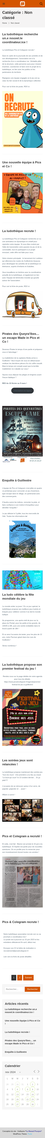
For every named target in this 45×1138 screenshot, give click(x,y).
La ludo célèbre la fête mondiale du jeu (18, 596)
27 (17, 1104)
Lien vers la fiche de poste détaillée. (18, 957)
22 (27, 1100)
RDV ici (27, 87)
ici (29, 286)
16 (33, 1095)
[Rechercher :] (15, 989)
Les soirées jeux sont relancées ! (17, 762)
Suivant (28, 977)
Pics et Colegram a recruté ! (22, 836)
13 (17, 1095)
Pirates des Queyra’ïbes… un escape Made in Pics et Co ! (21, 337)
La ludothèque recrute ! (19, 231)
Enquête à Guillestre (16, 480)
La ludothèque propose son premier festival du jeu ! (22, 666)
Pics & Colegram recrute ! (20, 922)
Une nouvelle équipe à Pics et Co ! (21, 164)
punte (30, 1134)
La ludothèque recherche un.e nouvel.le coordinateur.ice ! (20, 38)
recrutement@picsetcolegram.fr (16, 951)
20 (17, 1100)
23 (33, 1100)
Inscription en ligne (22, 391)
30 (17, 1085)
